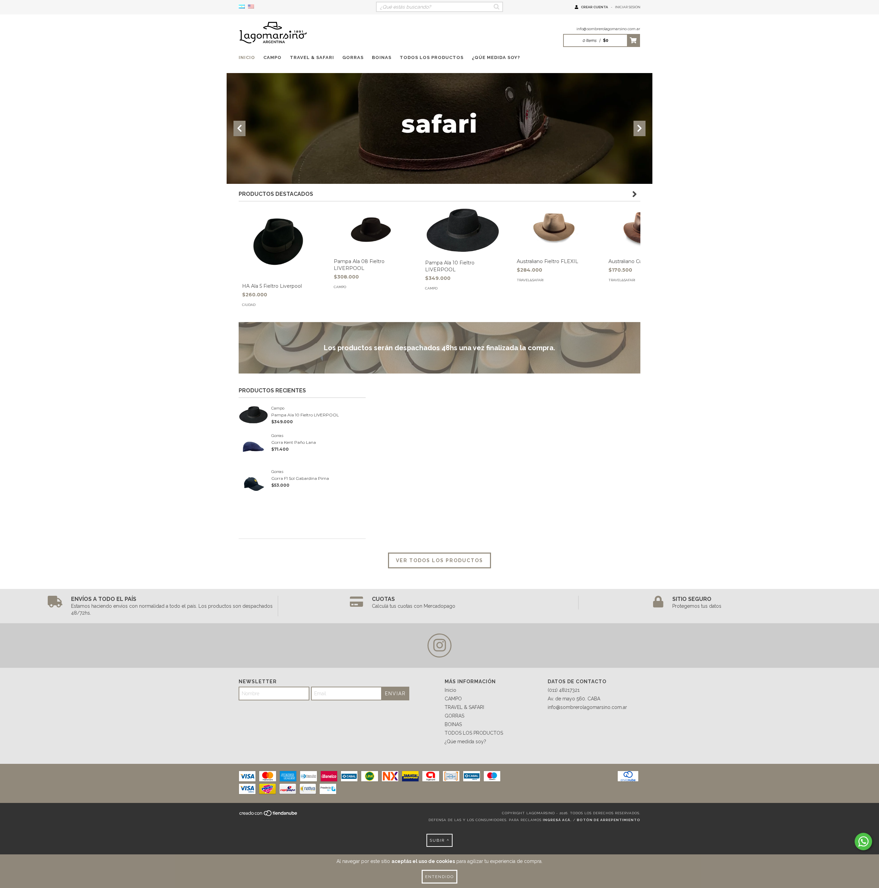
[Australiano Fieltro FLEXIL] (554, 229)
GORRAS (353, 57)
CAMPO (272, 57)
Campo (340, 287)
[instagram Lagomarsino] (439, 646)
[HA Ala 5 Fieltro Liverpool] (279, 242)
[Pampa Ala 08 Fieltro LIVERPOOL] (371, 229)
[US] (251, 7)
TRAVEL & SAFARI (312, 57)
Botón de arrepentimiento (608, 820)
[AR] (242, 7)
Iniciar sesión (627, 7)
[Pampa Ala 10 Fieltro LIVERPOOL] (462, 230)
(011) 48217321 (564, 690)
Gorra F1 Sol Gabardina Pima (300, 478)
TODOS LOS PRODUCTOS (432, 57)
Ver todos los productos (439, 560)
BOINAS (381, 57)
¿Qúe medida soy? (496, 57)
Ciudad (248, 305)
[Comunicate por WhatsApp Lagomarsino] (863, 841)
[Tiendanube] (269, 815)
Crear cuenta (594, 7)
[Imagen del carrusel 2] (439, 128)
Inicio (247, 57)
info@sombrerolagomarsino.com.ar (608, 28)
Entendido (439, 876)
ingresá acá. (557, 820)
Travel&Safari (530, 280)
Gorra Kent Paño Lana (293, 442)
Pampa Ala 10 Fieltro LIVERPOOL (305, 414)
